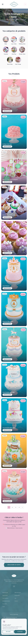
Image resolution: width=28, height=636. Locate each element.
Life (15, 598)
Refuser (8, 631)
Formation (4, 603)
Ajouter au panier (7, 111)
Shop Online (5, 595)
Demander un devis (14, 564)
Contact (16, 601)
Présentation (17, 595)
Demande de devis (6, 601)
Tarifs (3, 606)
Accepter (20, 631)
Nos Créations (5, 598)
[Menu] (2, 4)
